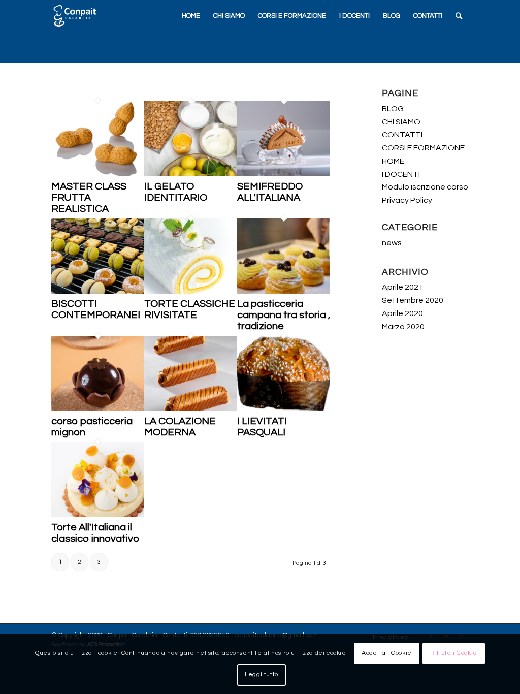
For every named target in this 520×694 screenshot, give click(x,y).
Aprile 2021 (402, 287)
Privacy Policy (407, 200)
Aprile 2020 (402, 313)
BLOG (393, 109)
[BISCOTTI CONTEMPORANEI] (97, 291)
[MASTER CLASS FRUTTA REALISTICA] (97, 174)
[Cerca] (459, 16)
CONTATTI (402, 135)
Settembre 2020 (412, 300)
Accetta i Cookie (387, 653)
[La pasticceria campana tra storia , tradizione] (283, 291)
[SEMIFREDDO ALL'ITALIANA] (283, 174)
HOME (393, 161)
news (392, 243)
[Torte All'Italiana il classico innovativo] (97, 515)
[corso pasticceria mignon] (97, 409)
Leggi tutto (261, 674)
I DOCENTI (401, 174)
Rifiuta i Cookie (453, 653)
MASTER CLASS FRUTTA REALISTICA (88, 197)
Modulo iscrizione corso (425, 187)
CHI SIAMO (401, 122)
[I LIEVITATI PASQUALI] (283, 409)
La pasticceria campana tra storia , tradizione (283, 315)
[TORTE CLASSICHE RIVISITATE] (190, 291)
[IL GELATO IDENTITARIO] (190, 174)
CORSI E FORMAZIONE (423, 148)
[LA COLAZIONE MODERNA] (190, 409)
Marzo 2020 (403, 327)
